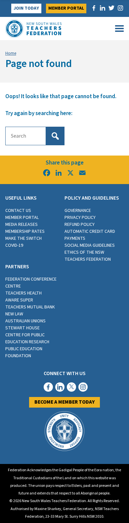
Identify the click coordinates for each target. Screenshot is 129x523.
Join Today (26, 8)
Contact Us (18, 210)
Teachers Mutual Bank (30, 307)
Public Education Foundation (23, 352)
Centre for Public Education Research (27, 338)
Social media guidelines (89, 245)
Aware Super (19, 300)
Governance (77, 210)
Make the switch (23, 238)
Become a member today (64, 402)
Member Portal (66, 8)
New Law (14, 314)
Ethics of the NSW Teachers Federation (87, 256)
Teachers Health (23, 293)
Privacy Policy (80, 217)
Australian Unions (25, 321)
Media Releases (21, 224)
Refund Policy (79, 224)
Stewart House (22, 328)
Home (10, 53)
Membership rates (25, 231)
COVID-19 (14, 245)
